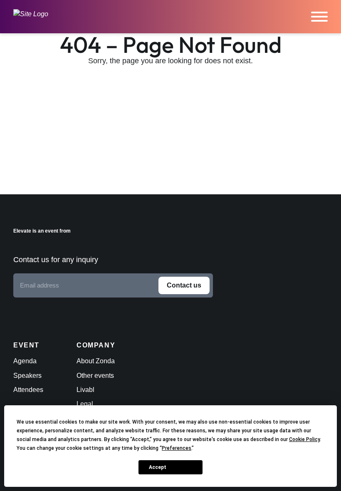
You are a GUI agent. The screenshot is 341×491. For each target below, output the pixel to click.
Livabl (85, 389)
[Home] (30, 16)
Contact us (184, 285)
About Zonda (96, 361)
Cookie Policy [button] (304, 439)
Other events (95, 375)
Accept (157, 467)
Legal (85, 403)
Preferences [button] (176, 448)
